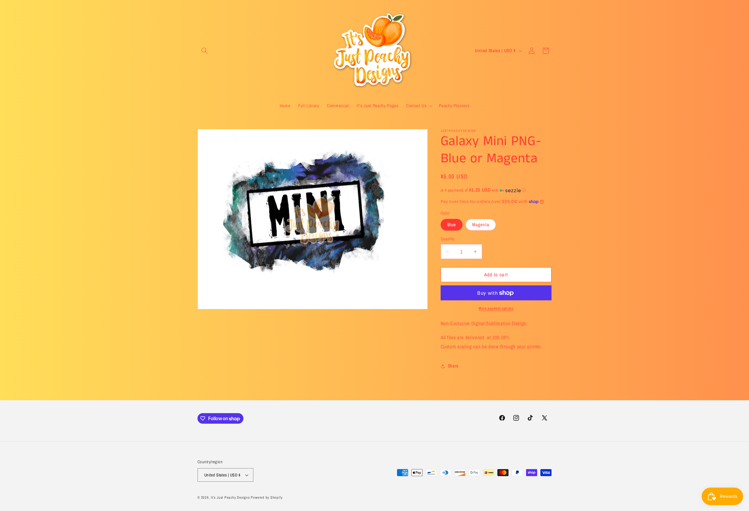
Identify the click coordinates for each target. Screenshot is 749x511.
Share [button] (453, 366)
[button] (204, 51)
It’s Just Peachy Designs (230, 497)
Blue (451, 225)
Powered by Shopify (266, 497)
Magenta (480, 225)
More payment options (496, 308)
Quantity (448, 238)
